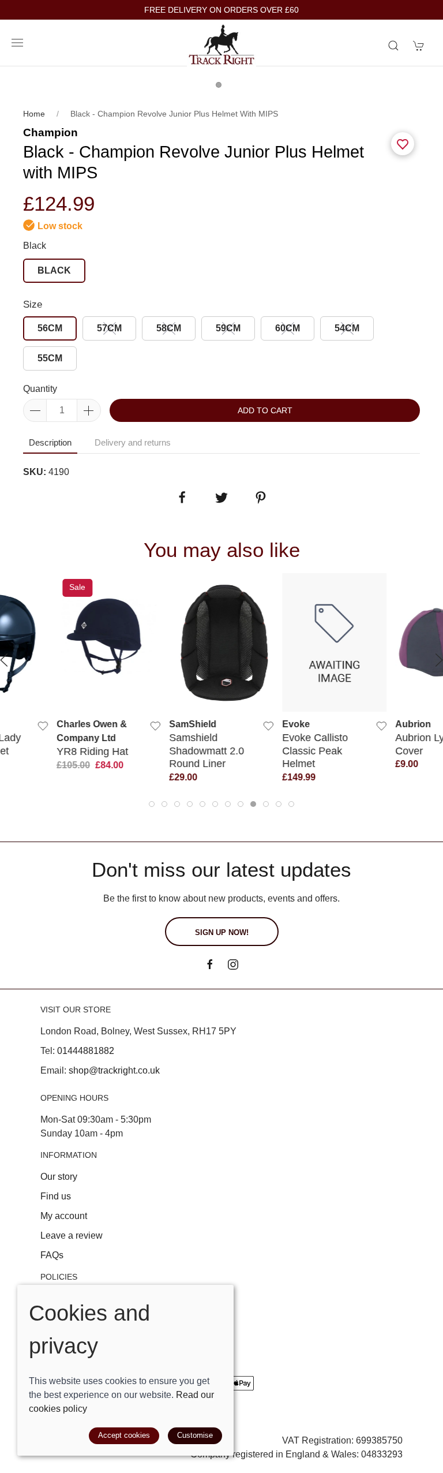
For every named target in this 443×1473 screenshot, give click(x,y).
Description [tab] (50, 442)
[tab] (152, 804)
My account (63, 1216)
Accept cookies (124, 1435)
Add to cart (265, 410)
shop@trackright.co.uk (114, 1070)
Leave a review (71, 1235)
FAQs (51, 1255)
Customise (195, 1435)
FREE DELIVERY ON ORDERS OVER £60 (221, 10)
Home (34, 113)
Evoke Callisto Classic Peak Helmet (315, 750)
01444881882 (85, 1051)
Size (32, 304)
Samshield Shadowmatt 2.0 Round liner (207, 750)
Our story (58, 1177)
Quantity (40, 389)
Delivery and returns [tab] (133, 442)
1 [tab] (221, 88)
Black (34, 246)
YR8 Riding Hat (92, 751)
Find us (55, 1196)
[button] (17, 43)
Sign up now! (222, 932)
